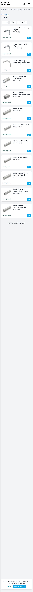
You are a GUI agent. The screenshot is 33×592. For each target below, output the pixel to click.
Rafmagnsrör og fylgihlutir (17, 9)
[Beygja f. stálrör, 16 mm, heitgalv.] (6, 32)
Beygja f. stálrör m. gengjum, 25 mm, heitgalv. (21, 61)
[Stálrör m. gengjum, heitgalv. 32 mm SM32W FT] (6, 193)
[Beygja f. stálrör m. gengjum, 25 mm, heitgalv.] (6, 64)
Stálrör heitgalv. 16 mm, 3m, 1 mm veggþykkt (21, 206)
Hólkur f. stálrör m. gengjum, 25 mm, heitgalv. (21, 93)
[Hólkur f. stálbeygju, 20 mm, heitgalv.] (6, 80)
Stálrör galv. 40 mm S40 (20, 141)
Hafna (9, 586)
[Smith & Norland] (5, 3)
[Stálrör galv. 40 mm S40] (6, 145)
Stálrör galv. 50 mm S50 (20, 157)
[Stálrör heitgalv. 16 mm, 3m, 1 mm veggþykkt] (6, 209)
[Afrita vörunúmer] (19, 32)
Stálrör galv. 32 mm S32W (21, 125)
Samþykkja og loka (19, 586)
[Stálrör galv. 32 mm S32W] (6, 129)
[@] (29, 38)
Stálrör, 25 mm (18, 108)
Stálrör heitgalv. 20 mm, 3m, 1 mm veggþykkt (21, 174)
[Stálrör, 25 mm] (6, 112)
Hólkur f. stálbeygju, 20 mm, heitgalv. (20, 77)
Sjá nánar (22, 583)
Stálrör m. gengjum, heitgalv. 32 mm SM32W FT (21, 190)
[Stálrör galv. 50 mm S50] (6, 161)
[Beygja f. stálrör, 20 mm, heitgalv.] (6, 48)
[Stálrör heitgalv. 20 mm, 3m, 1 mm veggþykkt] (6, 177)
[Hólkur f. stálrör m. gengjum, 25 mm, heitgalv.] (6, 96)
